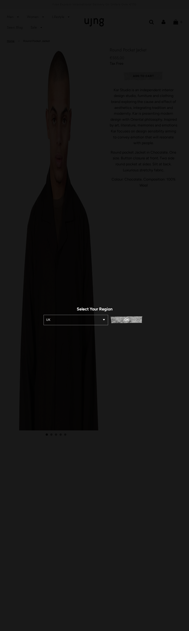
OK (126, 320)
